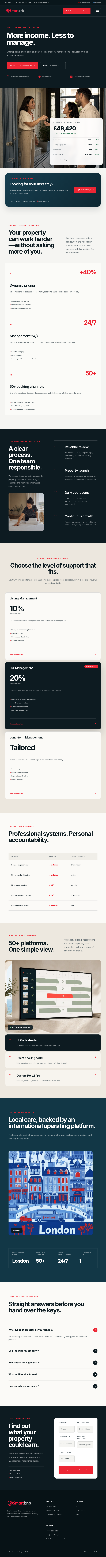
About (78, 1506)
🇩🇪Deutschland (84, 3)
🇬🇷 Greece (97, 3)
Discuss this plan (53, 654)
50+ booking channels (54, 1514)
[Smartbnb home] (15, 11)
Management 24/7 (52, 1510)
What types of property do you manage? (53, 1329)
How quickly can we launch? (52, 1386)
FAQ (77, 1514)
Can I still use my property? (52, 1350)
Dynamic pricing (51, 1506)
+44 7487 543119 (52, 1531)
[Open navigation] (98, 11)
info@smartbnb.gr (52, 1535)
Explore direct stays (85, 190)
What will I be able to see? (52, 1374)
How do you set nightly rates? (52, 1362)
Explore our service (53, 66)
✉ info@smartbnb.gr (41, 3)
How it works (80, 1510)
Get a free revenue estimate (77, 11)
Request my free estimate (76, 1470)
